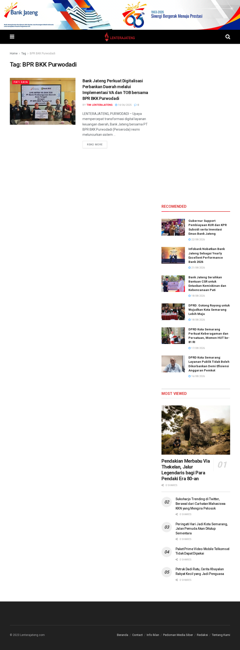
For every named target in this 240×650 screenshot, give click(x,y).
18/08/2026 (198, 295)
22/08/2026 (198, 239)
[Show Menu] (12, 37)
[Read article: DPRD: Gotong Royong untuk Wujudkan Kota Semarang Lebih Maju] (173, 311)
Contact (137, 635)
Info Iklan (153, 635)
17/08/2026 (198, 348)
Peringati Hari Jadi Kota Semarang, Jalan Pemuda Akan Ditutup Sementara (202, 528)
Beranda (122, 635)
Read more (97, 144)
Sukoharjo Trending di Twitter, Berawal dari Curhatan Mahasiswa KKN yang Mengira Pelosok (200, 503)
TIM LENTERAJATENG (99, 104)
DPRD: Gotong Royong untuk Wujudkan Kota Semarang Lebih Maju (209, 310)
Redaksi (202, 635)
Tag (23, 53)
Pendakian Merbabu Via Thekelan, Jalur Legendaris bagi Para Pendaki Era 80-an (185, 469)
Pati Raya (21, 82)
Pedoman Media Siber (178, 635)
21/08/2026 (198, 267)
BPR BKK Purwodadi (42, 53)
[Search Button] (227, 37)
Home (14, 53)
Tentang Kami (221, 635)
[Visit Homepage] (120, 37)
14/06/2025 (124, 104)
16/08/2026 (198, 376)
